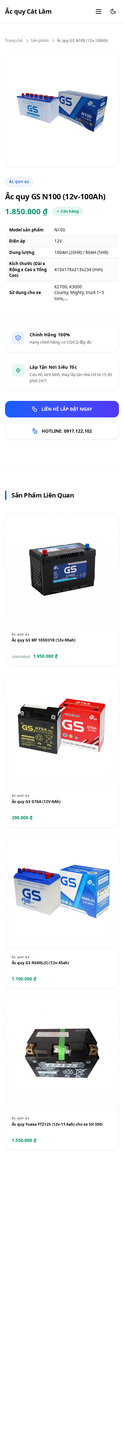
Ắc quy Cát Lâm (28, 11)
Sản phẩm (40, 40)
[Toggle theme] (113, 11)
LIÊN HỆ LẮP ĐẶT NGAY (66, 409)
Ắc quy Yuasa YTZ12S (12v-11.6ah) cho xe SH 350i (57, 1124)
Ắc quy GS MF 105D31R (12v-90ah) (43, 640)
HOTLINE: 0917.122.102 (67, 431)
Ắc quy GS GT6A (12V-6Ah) (36, 801)
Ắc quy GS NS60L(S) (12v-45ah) (40, 962)
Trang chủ (14, 40)
